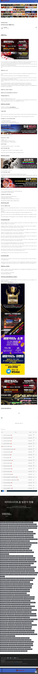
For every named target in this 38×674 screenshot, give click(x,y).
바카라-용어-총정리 (19, 544)
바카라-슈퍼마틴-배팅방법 (20, 537)
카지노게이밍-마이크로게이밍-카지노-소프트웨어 (22, 595)
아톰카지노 (2, 529)
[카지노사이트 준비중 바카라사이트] (7, 10)
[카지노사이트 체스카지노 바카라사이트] (19, 14)
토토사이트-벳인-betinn (4, 643)
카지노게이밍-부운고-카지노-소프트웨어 (20, 593)
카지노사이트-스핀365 (25, 615)
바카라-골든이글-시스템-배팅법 (5, 546)
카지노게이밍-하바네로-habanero (29, 598)
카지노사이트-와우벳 (12, 617)
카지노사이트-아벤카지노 (13, 557)
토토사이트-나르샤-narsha (20, 645)
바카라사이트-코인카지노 (7, 471)
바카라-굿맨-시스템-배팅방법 (33, 539)
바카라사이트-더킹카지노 (4, 524)
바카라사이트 (3, 522)
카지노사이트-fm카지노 (4, 559)
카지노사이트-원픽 (7, 606)
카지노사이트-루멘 (11, 621)
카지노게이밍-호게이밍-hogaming (16, 602)
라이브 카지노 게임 (5, 202)
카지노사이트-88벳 (20, 611)
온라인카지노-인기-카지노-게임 (29, 578)
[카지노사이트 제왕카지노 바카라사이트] (19, 129)
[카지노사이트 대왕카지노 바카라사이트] (7, 5)
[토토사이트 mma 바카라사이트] (19, 5)
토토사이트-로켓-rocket (14, 641)
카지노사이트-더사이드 (4, 608)
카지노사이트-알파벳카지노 (4, 557)
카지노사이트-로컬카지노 (20, 628)
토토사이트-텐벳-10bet (29, 643)
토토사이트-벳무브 (27, 647)
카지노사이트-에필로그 (12, 628)
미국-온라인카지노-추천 (20, 578)
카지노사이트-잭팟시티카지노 (5, 561)
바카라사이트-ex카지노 (11, 636)
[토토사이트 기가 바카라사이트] (7, 12)
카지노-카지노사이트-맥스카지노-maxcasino (7, 570)
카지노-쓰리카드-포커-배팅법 (5, 552)
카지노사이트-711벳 (13, 611)
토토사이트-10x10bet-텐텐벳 (5, 639)
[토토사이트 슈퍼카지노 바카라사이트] (31, 7)
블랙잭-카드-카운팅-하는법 (17, 548)
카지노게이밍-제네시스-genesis (16, 604)
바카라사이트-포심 (3, 634)
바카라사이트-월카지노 (6, 457)
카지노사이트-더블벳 (4, 615)
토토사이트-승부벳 (21, 643)
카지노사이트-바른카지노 (12, 626)
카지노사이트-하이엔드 (20, 608)
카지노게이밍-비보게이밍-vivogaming (17, 598)
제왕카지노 (4, 35)
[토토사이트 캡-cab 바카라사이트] (19, 7)
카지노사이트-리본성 (18, 613)
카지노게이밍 (16, 587)
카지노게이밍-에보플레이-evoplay (5, 602)
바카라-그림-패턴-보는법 (13, 535)
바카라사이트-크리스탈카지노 (7, 460)
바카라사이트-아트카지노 (14, 632)
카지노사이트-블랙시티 (4, 621)
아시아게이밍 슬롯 (5, 255)
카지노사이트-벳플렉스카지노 (13, 574)
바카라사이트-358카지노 (13, 533)
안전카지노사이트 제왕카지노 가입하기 (9, 276)
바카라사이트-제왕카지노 (7, 446)
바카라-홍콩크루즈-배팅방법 (14, 539)
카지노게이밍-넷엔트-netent (25, 600)
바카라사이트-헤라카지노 (21, 533)
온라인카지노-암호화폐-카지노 (5, 580)
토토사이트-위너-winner (4, 645)
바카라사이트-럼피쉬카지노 (31, 533)
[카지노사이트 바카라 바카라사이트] (5, 2)
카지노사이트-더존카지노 (4, 565)
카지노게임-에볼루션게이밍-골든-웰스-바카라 (25, 585)
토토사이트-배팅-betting (22, 641)
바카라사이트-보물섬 (30, 632)
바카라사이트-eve (34, 634)
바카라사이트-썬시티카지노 (28, 522)
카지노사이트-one (28, 628)
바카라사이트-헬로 (3, 636)
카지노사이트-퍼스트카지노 (30, 570)
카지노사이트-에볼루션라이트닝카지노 (24, 565)
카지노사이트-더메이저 (12, 608)
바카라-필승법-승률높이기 (23, 539)
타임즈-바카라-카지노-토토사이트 (20, 630)
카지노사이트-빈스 (23, 606)
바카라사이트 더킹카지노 (7, 440)
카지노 (2, 548)
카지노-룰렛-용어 (29, 550)
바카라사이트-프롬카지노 (7, 488)
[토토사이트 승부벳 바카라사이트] (19, 10)
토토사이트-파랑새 (27, 639)
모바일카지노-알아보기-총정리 (14, 550)
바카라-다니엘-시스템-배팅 (4, 539)
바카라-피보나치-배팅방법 (29, 537)
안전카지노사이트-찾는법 (23, 580)
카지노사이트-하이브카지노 (23, 574)
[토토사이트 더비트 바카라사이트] (7, 16)
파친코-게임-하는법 (25, 548)
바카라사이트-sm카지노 (7, 454)
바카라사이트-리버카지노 (7, 485)
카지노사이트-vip (33, 613)
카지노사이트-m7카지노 (22, 557)
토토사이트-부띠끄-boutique (5, 641)
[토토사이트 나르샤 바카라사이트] (31, 16)
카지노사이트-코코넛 (19, 619)
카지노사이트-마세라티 (4, 626)
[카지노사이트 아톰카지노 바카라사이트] (31, 14)
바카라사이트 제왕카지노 (6, 408)
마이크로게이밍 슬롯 (5, 219)
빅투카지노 (2, 576)
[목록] (36, 27)
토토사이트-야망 (13, 639)
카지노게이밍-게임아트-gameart (5, 604)
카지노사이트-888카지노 (31, 557)
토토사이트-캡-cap (11, 645)
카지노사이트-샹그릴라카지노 (31, 567)
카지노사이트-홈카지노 (23, 559)
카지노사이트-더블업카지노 (33, 572)
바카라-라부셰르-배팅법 (27, 544)
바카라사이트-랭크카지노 (19, 522)
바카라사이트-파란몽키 (11, 634)
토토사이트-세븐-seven (20, 639)
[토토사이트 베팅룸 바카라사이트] (7, 7)
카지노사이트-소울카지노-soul (13, 559)
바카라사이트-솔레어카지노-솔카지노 (8, 449)
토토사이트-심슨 (13, 647)
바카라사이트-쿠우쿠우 (22, 632)
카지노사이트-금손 (11, 619)
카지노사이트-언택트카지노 (13, 565)
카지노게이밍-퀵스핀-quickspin (15, 600)
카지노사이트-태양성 (10, 613)
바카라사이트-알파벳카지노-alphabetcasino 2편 (10, 479)
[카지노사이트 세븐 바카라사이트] (7, 14)
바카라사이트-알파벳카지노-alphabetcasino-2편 (7, 531)
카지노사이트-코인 (26, 617)
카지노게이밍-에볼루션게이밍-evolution (25, 587)
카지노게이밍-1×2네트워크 (25, 604)
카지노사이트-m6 (17, 615)
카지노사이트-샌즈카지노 (32, 561)
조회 (33, 432)
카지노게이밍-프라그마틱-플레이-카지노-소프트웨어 (8, 591)
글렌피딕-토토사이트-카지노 (5, 632)
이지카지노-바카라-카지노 (30, 630)
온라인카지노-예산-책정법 (14, 580)
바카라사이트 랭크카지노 (7, 443)
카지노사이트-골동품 (31, 606)
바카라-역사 (28, 546)
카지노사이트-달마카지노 (13, 567)
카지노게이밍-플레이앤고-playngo (5, 598)
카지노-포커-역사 (13, 552)
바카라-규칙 (6, 535)
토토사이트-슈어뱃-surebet (13, 643)
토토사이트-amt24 (30, 641)
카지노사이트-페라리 (26, 619)
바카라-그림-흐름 (3, 537)
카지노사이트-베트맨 (11, 630)
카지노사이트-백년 (34, 619)
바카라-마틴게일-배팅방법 (11, 537)
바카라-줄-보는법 (21, 535)
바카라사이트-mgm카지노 (23, 524)
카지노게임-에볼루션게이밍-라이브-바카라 (6, 587)
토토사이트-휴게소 (21, 649)
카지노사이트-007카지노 (22, 567)
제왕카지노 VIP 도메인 (5, 104)
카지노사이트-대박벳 (27, 611)
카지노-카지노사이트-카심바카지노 (19, 570)
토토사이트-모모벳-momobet (13, 649)
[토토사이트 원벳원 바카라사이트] (31, 5)
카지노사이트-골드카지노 (4, 567)
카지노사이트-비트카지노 (14, 561)
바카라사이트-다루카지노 (7, 463)
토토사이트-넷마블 (20, 647)
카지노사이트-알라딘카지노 (4, 611)
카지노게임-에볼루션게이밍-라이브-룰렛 (11, 585)
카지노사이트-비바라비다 (19, 621)
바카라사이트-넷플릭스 (26, 634)
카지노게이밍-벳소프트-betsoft (5, 600)
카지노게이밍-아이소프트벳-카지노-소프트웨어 (7, 595)
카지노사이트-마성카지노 (15, 606)
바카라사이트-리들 (18, 634)
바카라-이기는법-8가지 (4, 544)
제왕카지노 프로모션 (5, 155)
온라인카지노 (3, 578)
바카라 (2, 535)
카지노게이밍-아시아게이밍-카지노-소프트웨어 (22, 589)
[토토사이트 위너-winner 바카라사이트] (19, 12)
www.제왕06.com (13, 107)
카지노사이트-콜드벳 (21, 626)
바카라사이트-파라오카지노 (10, 522)
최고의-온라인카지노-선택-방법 (11, 578)
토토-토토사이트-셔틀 (28, 649)
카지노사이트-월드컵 (33, 615)
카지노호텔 (30, 580)
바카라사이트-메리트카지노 (7, 468)
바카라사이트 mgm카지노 (7, 435)
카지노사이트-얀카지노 (4, 563)
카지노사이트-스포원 (4, 628)
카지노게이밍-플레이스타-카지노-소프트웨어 (23, 591)
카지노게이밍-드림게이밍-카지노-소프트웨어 (7, 593)
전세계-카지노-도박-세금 (20, 552)
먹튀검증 (2, 606)
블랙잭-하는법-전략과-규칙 (8, 548)
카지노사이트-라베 (19, 617)
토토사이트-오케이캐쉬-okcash (5, 647)
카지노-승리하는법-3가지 (4, 550)
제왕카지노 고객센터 (5, 266)
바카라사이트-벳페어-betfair (7, 474)
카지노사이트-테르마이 (4, 617)
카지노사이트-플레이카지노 (32, 574)
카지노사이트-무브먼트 (4, 619)
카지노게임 (2, 585)
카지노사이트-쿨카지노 (31, 559)
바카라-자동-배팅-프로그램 (28, 535)
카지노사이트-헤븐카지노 (23, 561)
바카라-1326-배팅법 (14, 546)
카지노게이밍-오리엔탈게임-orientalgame (29, 602)
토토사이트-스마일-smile (29, 645)
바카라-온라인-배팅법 (12, 544)
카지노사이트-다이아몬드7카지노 (14, 572)
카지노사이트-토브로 (26, 613)
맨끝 (6, 491)
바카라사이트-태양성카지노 (7, 482)
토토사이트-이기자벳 (4, 649)
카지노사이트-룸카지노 (24, 572)
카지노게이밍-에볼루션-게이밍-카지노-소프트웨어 (7, 589)
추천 (36, 432)
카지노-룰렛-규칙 (22, 550)
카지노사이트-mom (28, 626)
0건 (4, 28)
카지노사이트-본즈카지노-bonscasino (14, 563)
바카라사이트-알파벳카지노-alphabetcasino (10, 477)
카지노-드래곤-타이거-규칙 (4, 554)
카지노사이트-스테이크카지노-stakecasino (27, 563)
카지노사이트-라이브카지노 (28, 621)
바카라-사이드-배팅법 (21, 546)
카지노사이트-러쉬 (3, 630)
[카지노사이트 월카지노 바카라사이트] (31, 12)
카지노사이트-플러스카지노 (4, 572)
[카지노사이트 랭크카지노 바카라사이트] (19, 16)
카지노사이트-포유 (28, 608)
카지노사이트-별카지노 (4, 574)
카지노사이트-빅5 (3, 613)
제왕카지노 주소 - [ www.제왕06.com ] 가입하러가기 (9, 92)
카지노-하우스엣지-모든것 (29, 552)
